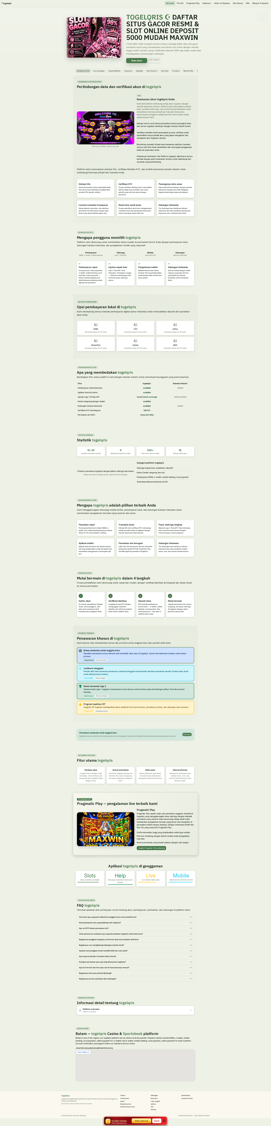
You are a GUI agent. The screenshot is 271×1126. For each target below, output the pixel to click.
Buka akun (136, 60)
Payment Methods (114, 71)
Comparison (128, 71)
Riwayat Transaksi (260, 3)
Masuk (156, 1121)
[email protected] (186, 1098)
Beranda (170, 3)
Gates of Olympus (222, 3)
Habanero (206, 3)
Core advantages (99, 71)
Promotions (176, 71)
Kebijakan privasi (125, 1104)
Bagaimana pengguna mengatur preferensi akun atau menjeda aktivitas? (109, 939)
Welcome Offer (188, 71)
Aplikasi (153, 1104)
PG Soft (180, 3)
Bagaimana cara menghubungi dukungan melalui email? (101, 945)
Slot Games (238, 3)
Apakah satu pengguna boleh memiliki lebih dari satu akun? (103, 951)
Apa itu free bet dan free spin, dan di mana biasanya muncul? (104, 967)
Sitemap (153, 1109)
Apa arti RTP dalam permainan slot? (94, 928)
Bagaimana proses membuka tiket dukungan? (97, 979)
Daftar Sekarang (141, 1121)
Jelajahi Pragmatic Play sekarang (151, 848)
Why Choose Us (152, 71)
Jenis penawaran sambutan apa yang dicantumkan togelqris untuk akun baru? (111, 934)
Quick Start (164, 71)
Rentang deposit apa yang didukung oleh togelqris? (100, 923)
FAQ (247, 3)
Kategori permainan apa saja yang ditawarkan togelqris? (102, 962)
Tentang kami (124, 1098)
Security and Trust (83, 71)
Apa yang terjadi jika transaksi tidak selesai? (97, 956)
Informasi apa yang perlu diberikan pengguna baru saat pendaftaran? (108, 917)
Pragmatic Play (193, 3)
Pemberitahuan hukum (127, 1107)
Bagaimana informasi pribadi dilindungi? (95, 973)
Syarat (122, 1101)
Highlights (139, 71)
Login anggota (154, 60)
